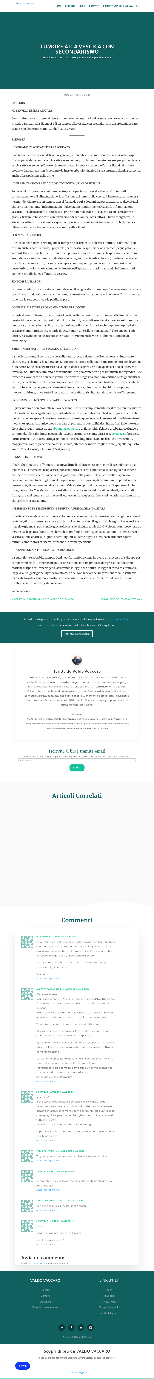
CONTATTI (94, 6)
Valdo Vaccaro (54, 57)
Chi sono (45, 1289)
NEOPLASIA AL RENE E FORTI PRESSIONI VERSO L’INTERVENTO (73, 810)
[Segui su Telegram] (61, 1327)
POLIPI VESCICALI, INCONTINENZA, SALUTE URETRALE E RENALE (75, 842)
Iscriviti (77, 767)
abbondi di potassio (65, 428)
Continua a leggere (77, 1372)
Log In (108, 1289)
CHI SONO (70, 6)
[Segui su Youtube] (81, 1327)
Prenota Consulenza (77, 633)
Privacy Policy (108, 1301)
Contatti (45, 1295)
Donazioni (45, 1301)
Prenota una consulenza (45, 1307)
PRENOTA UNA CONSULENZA (118, 6)
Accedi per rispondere (47, 978)
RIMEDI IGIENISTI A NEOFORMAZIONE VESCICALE (61, 874)
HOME (58, 6)
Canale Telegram (108, 1313)
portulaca (117, 433)
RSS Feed (108, 1295)
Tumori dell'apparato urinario (95, 57)
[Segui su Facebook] (71, 1327)
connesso (38, 1263)
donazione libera (120, 619)
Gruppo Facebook (109, 1307)
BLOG (82, 6)
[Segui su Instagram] (90, 1327)
